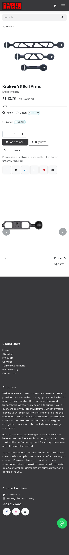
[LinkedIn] (25, 170)
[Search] (62, 17)
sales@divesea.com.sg (20, 498)
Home (5, 350)
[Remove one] (6, 134)
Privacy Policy (10, 369)
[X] (16, 170)
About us (7, 354)
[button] (6, 232)
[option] (34, 232)
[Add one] (22, 134)
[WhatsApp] (34, 170)
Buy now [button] (40, 142)
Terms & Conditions (13, 365)
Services (7, 362)
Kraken (10, 26)
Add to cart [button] (17, 142)
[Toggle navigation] (63, 5)
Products (7, 358)
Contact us (9, 373)
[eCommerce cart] (54, 5)
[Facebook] (7, 170)
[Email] (53, 170)
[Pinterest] (43, 170)
